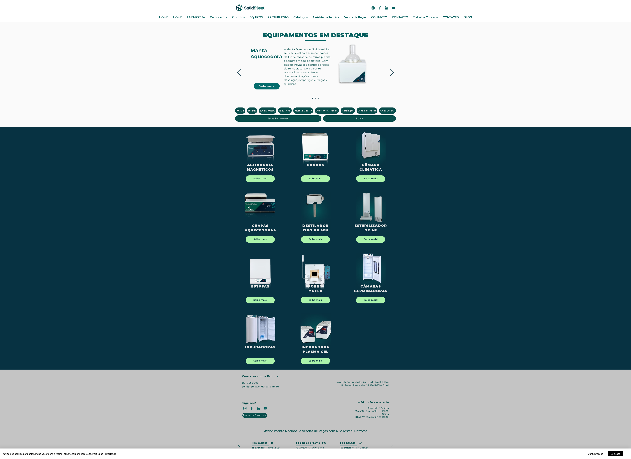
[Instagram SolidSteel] (373, 8)
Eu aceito (615, 453)
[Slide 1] (312, 98)
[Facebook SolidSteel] (380, 8)
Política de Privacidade (104, 453)
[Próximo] (392, 72)
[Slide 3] (318, 98)
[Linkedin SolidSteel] (386, 8)
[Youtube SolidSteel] (393, 8)
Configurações (595, 453)
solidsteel (248, 386)
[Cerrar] (627, 453)
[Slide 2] (315, 98)
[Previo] (239, 72)
